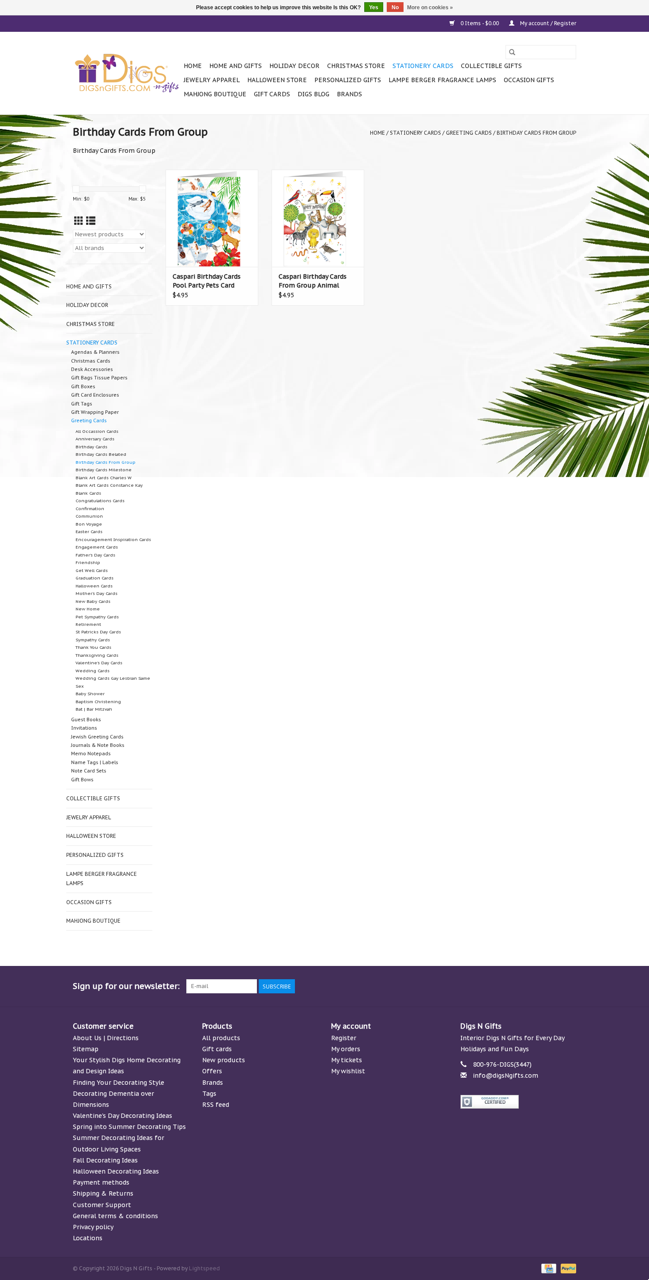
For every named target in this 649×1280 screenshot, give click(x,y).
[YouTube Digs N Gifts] (537, 986)
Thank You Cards (93, 647)
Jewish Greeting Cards (97, 737)
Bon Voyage (88, 524)
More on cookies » (430, 7)
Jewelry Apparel (212, 80)
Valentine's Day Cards (98, 663)
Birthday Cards (91, 447)
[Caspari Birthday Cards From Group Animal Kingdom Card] (318, 218)
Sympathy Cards (92, 640)
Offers (212, 1071)
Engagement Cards (96, 547)
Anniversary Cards (94, 439)
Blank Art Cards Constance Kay (109, 485)
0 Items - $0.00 (479, 23)
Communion (89, 516)
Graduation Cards (94, 578)
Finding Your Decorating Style (118, 1083)
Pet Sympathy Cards (97, 617)
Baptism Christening (98, 701)
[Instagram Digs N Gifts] (569, 986)
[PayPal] (567, 1268)
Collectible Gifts (491, 66)
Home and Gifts (235, 66)
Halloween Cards (94, 586)
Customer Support (102, 1205)
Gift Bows (82, 779)
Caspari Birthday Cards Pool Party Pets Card (207, 281)
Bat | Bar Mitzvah (93, 709)
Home (193, 66)
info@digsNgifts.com (505, 1075)
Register (343, 1038)
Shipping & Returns (103, 1193)
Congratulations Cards (100, 501)
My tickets (346, 1060)
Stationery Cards (422, 66)
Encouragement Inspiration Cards (113, 539)
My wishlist (348, 1071)
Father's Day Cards (95, 555)
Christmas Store (356, 66)
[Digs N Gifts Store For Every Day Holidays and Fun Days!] (127, 73)
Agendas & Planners (95, 352)
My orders (345, 1049)
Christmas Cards (90, 361)
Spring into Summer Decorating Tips (129, 1127)
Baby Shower (90, 694)
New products (223, 1060)
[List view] (90, 221)
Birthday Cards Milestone (103, 470)
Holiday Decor (294, 66)
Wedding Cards (92, 671)
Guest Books (86, 719)
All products (221, 1038)
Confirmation (89, 508)
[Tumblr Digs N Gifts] (553, 986)
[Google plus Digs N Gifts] (505, 986)
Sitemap (85, 1049)
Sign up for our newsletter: (126, 986)
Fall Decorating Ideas (105, 1160)
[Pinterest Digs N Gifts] (521, 986)
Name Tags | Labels (94, 762)
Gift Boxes (83, 386)
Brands (349, 94)
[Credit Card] (548, 1268)
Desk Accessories (92, 369)
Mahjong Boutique (215, 94)
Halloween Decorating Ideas (116, 1171)
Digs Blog (313, 94)
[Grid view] (78, 221)
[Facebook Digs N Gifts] (474, 986)
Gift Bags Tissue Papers (99, 378)
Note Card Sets (88, 771)
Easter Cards (88, 531)
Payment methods (101, 1182)
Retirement (88, 624)
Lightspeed (204, 1268)
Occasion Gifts (529, 80)
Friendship (87, 562)
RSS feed (215, 1105)
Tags (209, 1094)
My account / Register (547, 23)
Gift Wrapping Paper (95, 412)
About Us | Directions (106, 1038)
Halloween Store (277, 80)
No (395, 7)
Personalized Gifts (347, 80)
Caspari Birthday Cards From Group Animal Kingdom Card (313, 281)
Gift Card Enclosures (95, 395)
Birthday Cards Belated (100, 454)
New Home (87, 609)
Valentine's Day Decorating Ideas (122, 1116)
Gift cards (272, 94)
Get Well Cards (91, 570)
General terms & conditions (115, 1216)
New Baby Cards (92, 601)
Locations (87, 1238)
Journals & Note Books (98, 745)
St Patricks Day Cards (98, 632)
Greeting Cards (469, 132)
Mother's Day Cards (96, 593)
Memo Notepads (91, 753)
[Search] (512, 52)
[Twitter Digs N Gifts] (490, 986)
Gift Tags (81, 404)
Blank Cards (88, 493)
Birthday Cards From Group (536, 132)
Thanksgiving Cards (96, 655)
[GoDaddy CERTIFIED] (518, 1102)
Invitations (84, 728)
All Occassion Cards (96, 431)
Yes (373, 7)
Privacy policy (93, 1227)
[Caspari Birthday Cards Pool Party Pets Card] (212, 218)
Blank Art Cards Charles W (103, 478)
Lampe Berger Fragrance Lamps (442, 80)
